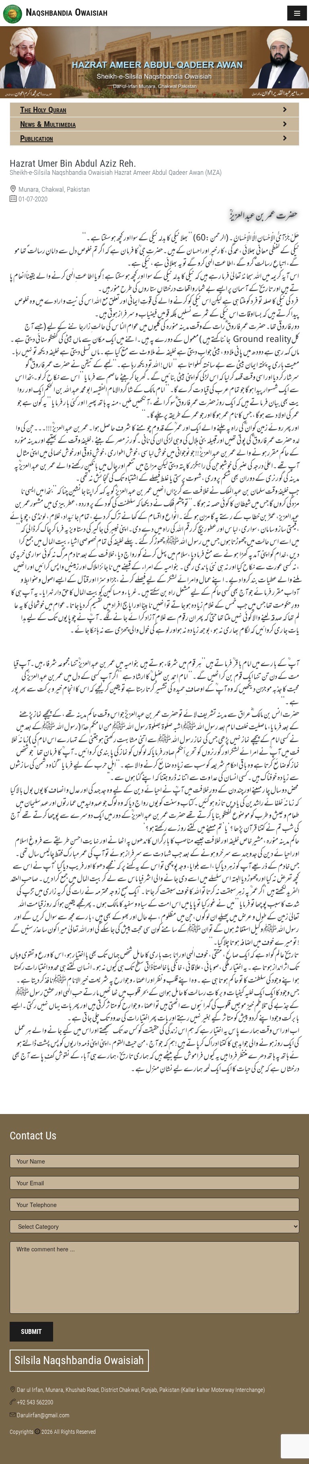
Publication (36, 138)
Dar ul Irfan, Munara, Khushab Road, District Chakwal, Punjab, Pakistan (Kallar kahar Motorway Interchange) (141, 1390)
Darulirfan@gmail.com (43, 1415)
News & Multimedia (48, 124)
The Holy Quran (43, 109)
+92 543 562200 (35, 1402)
